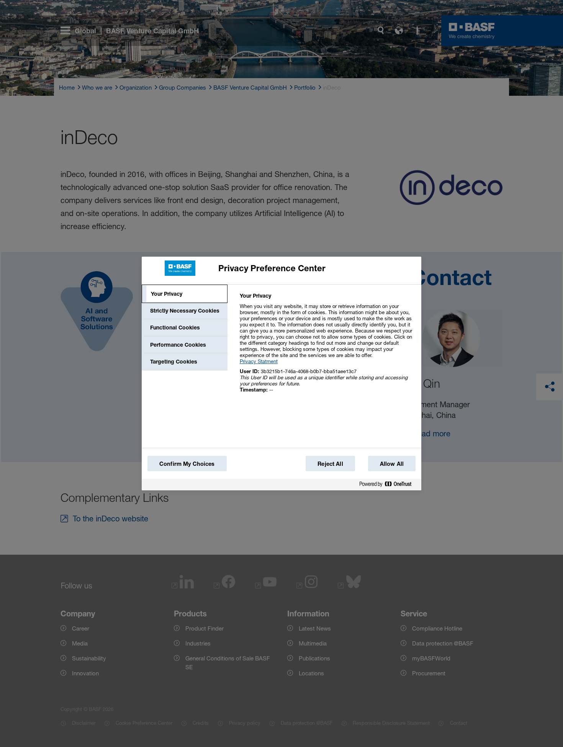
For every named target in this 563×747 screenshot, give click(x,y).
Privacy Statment (259, 361)
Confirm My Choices (187, 463)
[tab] (184, 293)
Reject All (330, 463)
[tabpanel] (327, 346)
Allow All (392, 463)
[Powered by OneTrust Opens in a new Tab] (388, 484)
